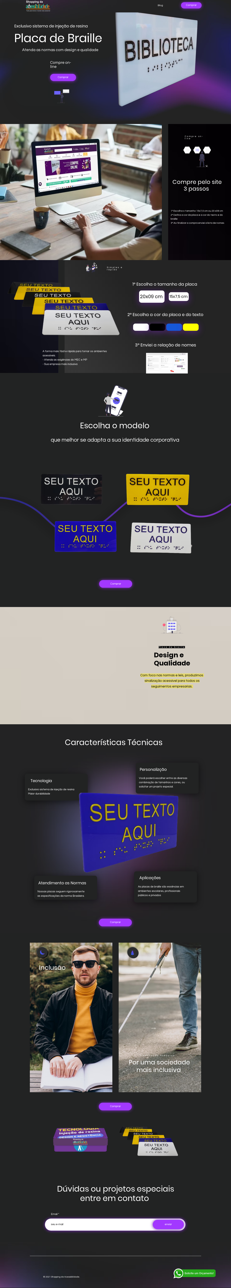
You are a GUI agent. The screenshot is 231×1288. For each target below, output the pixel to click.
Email (54, 1214)
